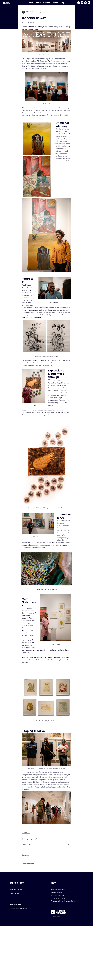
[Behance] (82, 2)
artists (28, 829)
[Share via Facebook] (23, 839)
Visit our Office (16, 889)
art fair (24, 829)
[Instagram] (78, 2)
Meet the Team (15, 893)
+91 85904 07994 (58, 895)
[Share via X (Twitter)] (27, 839)
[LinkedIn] (85, 2)
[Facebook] (89, 2)
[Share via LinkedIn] (31, 839)
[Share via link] (36, 839)
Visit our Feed (15, 905)
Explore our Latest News (18, 908)
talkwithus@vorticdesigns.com (67, 901)
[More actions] (70, 12)
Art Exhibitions (26, 833)
